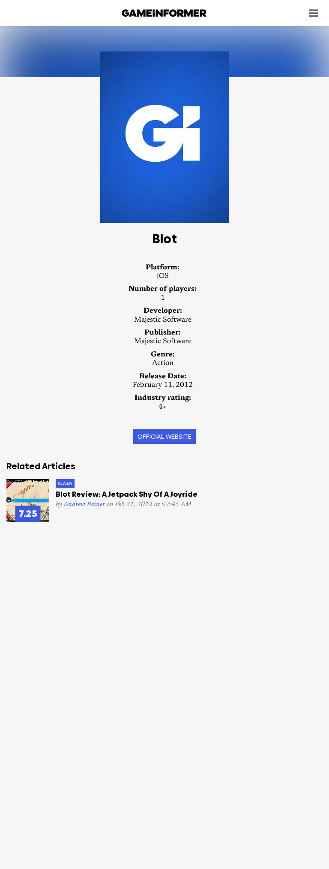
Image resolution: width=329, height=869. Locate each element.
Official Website (164, 436)
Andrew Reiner (84, 504)
